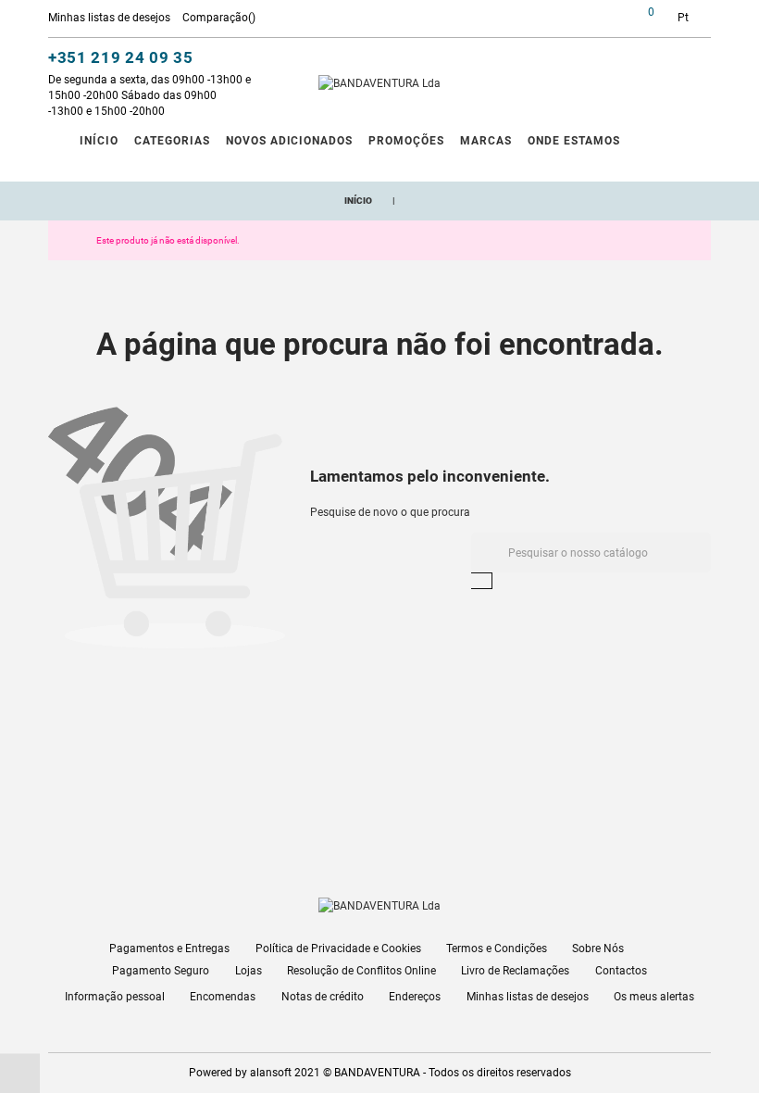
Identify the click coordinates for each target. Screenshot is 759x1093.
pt (683, 17)
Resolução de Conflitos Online (361, 970)
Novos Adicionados (289, 140)
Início (99, 140)
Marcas (486, 140)
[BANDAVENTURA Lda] (379, 83)
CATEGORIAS (172, 140)
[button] (596, 20)
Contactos (621, 970)
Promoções (406, 140)
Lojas (248, 970)
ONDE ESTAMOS (574, 140)
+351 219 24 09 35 (120, 57)
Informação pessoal (115, 996)
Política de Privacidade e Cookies (338, 948)
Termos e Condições (496, 948)
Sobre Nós (598, 948)
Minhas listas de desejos (528, 996)
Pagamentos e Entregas (169, 948)
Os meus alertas (654, 996)
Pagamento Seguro (160, 970)
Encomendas (222, 996)
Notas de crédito (322, 996)
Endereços (415, 996)
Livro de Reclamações (515, 970)
